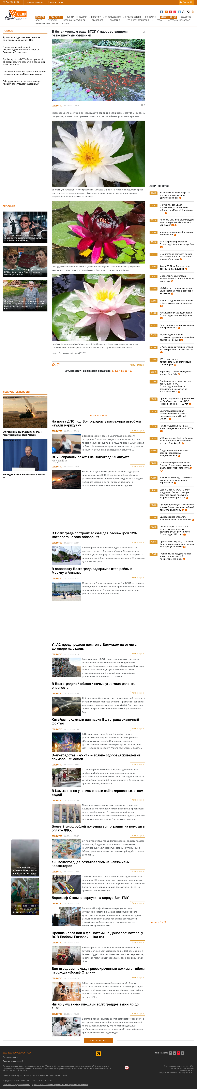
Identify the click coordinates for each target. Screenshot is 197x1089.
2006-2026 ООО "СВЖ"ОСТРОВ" (17, 1053)
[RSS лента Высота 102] (182, 1053)
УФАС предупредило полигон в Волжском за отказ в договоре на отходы (176, 291)
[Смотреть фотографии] (179, 198)
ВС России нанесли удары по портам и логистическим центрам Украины (175, 195)
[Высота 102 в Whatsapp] (188, 12)
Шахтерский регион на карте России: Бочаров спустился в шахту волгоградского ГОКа (175, 465)
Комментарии (137, 365)
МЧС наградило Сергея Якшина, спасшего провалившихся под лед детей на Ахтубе (177, 440)
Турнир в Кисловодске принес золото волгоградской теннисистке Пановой (175, 556)
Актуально (9, 206)
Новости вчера (55, 2)
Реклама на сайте (10, 1057)
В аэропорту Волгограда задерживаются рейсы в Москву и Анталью (177, 278)
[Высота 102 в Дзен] (175, 12)
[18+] (192, 12)
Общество (57, 106)
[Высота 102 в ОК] (166, 12)
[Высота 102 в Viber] (183, 12)
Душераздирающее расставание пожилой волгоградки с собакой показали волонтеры (177, 507)
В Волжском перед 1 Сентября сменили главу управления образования (176, 480)
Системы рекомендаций (13, 1061)
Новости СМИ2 (98, 416)
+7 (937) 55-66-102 (122, 371)
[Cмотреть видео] (175, 225)
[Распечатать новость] (144, 32)
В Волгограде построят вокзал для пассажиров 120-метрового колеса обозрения (176, 256)
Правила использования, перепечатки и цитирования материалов (60, 1085)
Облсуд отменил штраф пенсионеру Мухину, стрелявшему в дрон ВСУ (22, 82)
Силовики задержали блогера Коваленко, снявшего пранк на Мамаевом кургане (25, 73)
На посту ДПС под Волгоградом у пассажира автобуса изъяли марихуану (177, 222)
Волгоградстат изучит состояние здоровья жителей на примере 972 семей (177, 337)
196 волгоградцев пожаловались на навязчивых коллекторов (175, 362)
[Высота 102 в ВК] (162, 12)
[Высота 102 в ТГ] (179, 12)
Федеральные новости (16, 392)
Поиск (186, 2)
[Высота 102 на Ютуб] (170, 12)
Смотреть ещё (98, 1040)
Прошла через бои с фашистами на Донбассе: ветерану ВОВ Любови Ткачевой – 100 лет (177, 401)
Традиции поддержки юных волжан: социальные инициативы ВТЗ (22, 39)
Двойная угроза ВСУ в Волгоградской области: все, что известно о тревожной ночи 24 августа (24, 62)
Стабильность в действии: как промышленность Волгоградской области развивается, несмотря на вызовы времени (175, 386)
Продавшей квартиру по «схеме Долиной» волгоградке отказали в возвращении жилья (177, 544)
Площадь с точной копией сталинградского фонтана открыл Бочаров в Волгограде (21, 49)
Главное (8, 31)
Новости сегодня (34, 2)
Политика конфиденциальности (16, 1085)
